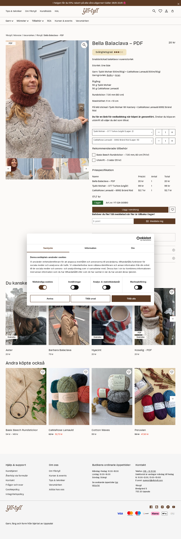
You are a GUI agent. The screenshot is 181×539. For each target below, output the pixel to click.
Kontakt (10, 480)
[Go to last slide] (8, 168)
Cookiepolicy (12, 489)
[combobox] (122, 132)
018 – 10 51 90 (149, 471)
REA (49, 20)
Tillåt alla (131, 298)
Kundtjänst (12, 471)
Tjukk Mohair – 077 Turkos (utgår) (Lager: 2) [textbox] (113, 131)
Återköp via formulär (17, 475)
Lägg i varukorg (130, 209)
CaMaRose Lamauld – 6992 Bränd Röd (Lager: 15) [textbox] (116, 140)
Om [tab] (133, 248)
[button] (19, 168)
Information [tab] (90, 248)
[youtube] (173, 507)
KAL (57, 11)
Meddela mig (156, 221)
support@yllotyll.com (153, 480)
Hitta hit (96, 485)
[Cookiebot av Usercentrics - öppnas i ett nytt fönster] (138, 239)
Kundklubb (45, 11)
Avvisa (50, 298)
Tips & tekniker (14, 11)
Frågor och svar (14, 484)
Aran (117, 75)
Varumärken (82, 20)
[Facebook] (151, 507)
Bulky (110, 75)
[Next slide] (86, 168)
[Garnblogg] (156, 507)
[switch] (75, 287)
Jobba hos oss (56, 489)
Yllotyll (9, 35)
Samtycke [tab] (48, 248)
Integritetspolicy (15, 494)
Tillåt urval (90, 298)
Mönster (17, 35)
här (116, 482)
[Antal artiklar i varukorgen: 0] (172, 11)
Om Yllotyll (30, 11)
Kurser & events (63, 20)
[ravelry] (168, 507)
